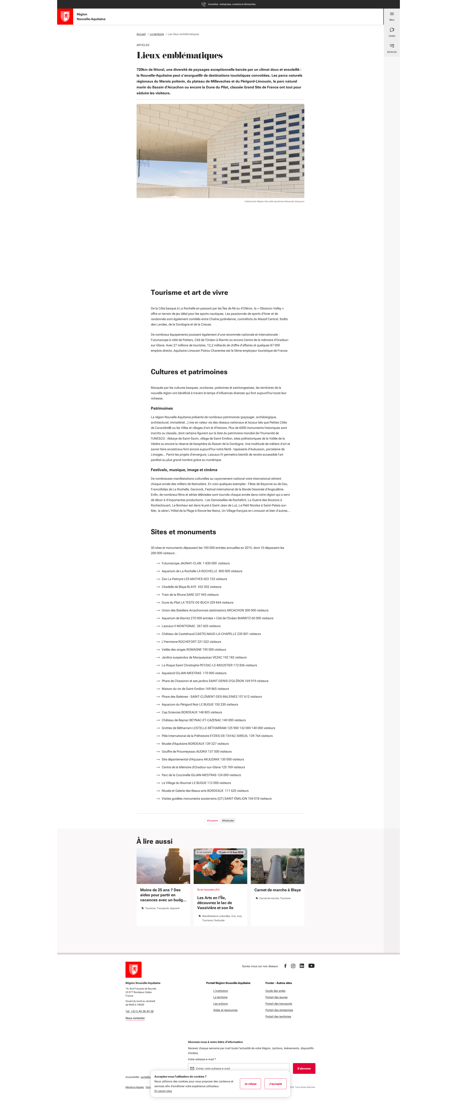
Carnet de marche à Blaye (277, 890)
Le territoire (220, 997)
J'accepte (278, 1085)
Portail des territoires (278, 1016)
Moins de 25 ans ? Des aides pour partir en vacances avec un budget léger (163, 895)
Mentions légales (134, 1087)
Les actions (220, 1003)
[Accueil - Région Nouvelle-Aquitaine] (65, 17)
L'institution (220, 991)
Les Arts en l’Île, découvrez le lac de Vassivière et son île (215, 903)
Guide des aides (275, 991)
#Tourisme (212, 820)
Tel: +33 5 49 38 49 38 (139, 1011)
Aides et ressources (225, 1010)
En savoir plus (163, 1091)
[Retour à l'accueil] (133, 970)
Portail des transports (278, 1003)
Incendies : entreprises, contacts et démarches (231, 4)
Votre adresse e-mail (202, 1059)
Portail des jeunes (276, 997)
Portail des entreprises (279, 1010)
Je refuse (252, 1085)
